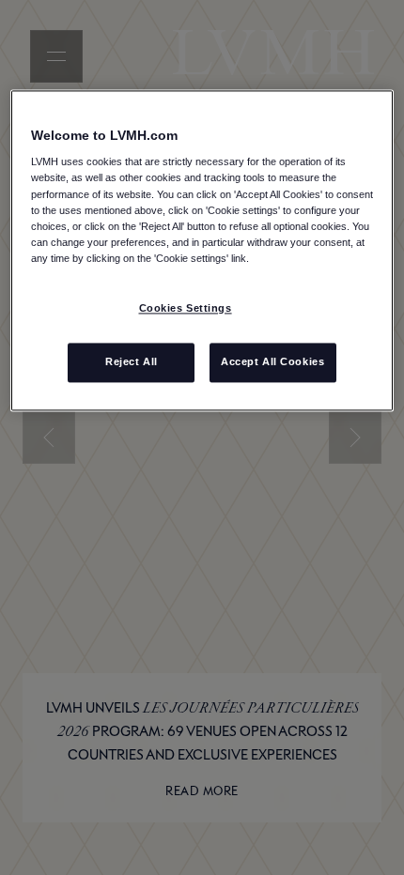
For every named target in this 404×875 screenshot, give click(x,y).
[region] (202, 250)
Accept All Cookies (272, 361)
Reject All (131, 361)
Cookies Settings (185, 308)
